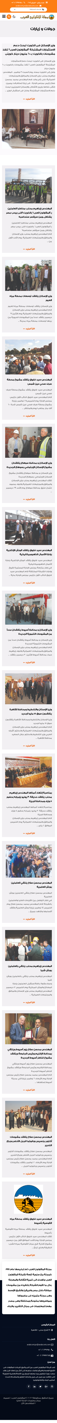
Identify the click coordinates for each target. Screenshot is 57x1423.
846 (35, 1416)
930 (24, 1409)
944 (21, 1406)
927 (36, 1409)
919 (14, 1412)
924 (48, 1409)
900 (28, 1416)
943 (25, 1406)
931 (21, 1409)
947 (9, 1406)
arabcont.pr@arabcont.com (27, 6)
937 (47, 1406)
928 (32, 1409)
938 (43, 1406)
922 (3, 1412)
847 (31, 1416)
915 (27, 1412)
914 (31, 1412)
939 (39, 1406)
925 (44, 1409)
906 (50, 1412)
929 (28, 1409)
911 (41, 1412)
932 (17, 1409)
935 (5, 1409)
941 (32, 1406)
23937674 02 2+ (43, 1355)
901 (25, 1416)
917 (20, 1412)
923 (52, 1409)
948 (5, 1406)
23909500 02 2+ (17, 3)
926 (40, 1409)
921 (7, 1412)
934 (9, 1409)
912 (37, 1412)
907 (46, 1412)
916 (24, 1412)
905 (53, 1412)
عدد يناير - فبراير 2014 (36, 3)
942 (28, 1406)
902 (21, 1416)
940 (35, 1406)
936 (51, 1406)
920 (10, 1412)
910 (44, 1412)
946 (13, 1406)
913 (34, 1412)
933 (13, 1409)
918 (17, 1412)
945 (17, 1406)
